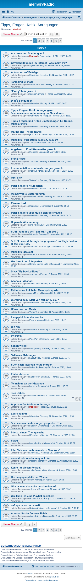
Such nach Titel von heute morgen (31, 364)
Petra (31, 320)
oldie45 (32, 395)
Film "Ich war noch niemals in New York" (35, 450)
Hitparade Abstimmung (25, 222)
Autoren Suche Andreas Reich (29, 513)
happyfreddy (35, 348)
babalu (32, 426)
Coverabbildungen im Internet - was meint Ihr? (39, 63)
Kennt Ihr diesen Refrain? (26, 467)
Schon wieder (19, 345)
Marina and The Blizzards (26, 131)
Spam (14, 440)
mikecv (32, 489)
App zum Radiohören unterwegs (30, 404)
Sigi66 (32, 65)
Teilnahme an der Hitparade (27, 383)
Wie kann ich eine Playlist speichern (32, 496)
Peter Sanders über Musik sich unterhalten (36, 212)
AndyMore (34, 293)
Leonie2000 (34, 453)
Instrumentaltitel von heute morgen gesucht (37, 168)
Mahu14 (33, 171)
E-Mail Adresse (20, 374)
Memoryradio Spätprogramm (28, 193)
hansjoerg (34, 377)
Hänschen (34, 435)
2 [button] (39, 40)
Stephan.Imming (36, 94)
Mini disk (16, 177)
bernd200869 (35, 196)
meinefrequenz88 (37, 461)
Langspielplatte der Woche (27, 317)
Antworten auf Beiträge (24, 72)
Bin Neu (15, 326)
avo (31, 225)
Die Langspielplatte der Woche (29, 477)
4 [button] (47, 40)
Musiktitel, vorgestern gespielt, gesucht (34, 139)
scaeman (33, 246)
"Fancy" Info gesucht (23, 91)
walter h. (33, 329)
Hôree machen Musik (23, 309)
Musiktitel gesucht (22, 251)
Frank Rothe (18, 158)
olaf (31, 480)
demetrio (33, 188)
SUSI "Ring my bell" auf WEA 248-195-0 (34, 231)
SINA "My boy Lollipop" (25, 271)
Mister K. (33, 254)
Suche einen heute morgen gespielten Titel (36, 423)
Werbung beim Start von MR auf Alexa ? (35, 299)
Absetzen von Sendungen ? (27, 53)
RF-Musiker (35, 498)
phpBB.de (54, 577)
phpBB (31, 573)
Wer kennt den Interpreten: (27, 261)
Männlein (33, 75)
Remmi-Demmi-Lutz (38, 264)
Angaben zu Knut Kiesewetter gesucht (33, 149)
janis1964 (33, 134)
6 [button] (56, 40)
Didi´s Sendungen (21, 100)
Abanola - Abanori (22, 281)
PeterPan (33, 339)
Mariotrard (34, 116)
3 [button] (43, 40)
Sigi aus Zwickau (37, 508)
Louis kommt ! (19, 413)
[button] (60, 40)
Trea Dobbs (18, 393)
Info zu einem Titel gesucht (27, 432)
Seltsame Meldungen (23, 355)
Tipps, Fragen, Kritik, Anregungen (29, 25)
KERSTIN (16, 336)
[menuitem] (10, 11)
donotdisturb (35, 516)
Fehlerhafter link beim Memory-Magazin (34, 290)
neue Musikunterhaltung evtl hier (30, 458)
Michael (32, 152)
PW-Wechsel (18, 203)
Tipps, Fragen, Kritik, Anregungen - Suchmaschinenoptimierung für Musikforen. (37, 112)
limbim (32, 386)
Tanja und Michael (22, 81)
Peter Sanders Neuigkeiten (27, 185)
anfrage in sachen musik (25, 505)
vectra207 (34, 84)
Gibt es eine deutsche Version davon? (33, 486)
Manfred (17, 29)
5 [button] (52, 40)
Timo (31, 142)
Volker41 (33, 180)
